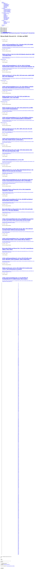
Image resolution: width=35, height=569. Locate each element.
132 (18, 382)
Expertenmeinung (6, 5)
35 (18, 308)
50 (18, 320)
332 (18, 535)
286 (18, 500)
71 (18, 336)
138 (18, 387)
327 (18, 531)
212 (18, 443)
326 (18, 530)
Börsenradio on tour (6, 17)
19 (18, 296)
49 (18, 319)
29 (18, 304)
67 (18, 333)
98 (18, 356)
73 (18, 337)
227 (18, 455)
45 (18, 316)
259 (18, 479)
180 (18, 419)
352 (18, 550)
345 (18, 545)
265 (18, 484)
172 (18, 413)
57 (18, 325)
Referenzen (5, 16)
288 (18, 501)
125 (18, 377)
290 (18, 503)
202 (18, 436)
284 (18, 498)
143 (18, 391)
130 (18, 381)
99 (18, 357)
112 (18, 367)
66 (18, 332)
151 (18, 397)
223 (18, 452)
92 (18, 352)
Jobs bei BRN (6, 19)
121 (18, 374)
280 (18, 495)
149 (18, 395)
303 (18, 513)
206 (18, 439)
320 (18, 526)
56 (18, 324)
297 (18, 508)
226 (18, 454)
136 (18, 385)
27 (18, 302)
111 (18, 366)
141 (18, 389)
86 (18, 347)
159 (18, 403)
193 (18, 429)
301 (18, 511)
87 (18, 348)
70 (18, 335)
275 (18, 491)
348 (18, 547)
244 (18, 468)
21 (18, 298)
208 (18, 440)
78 (18, 341)
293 (18, 505)
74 (18, 338)
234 (18, 460)
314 (18, 521)
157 (18, 401)
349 (18, 548)
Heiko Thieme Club (6, 18)
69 (18, 334)
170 (18, 411)
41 (18, 313)
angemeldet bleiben (4, 563)
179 (18, 418)
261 (18, 481)
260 (18, 480)
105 (18, 362)
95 (18, 354)
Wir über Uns (4, 12)
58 (18, 326)
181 (18, 420)
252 (18, 474)
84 (18, 346)
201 (18, 435)
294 (18, 506)
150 (18, 396)
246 (18, 469)
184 (18, 422)
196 (18, 431)
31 (18, 305)
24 (18, 300)
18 (18, 295)
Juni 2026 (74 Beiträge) (7, 11)
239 (18, 464)
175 (18, 415)
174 (18, 414)
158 (18, 402)
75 (18, 339)
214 (18, 445)
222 (18, 451)
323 (18, 528)
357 (18, 554)
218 (18, 448)
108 (18, 364)
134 (18, 384)
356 (18, 553)
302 (18, 512)
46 (18, 317)
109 (18, 365)
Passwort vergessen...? (7, 564)
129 (18, 380)
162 (18, 405)
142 (18, 390)
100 (18, 358)
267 (18, 485)
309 (18, 517)
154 (18, 399)
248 (18, 471)
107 (18, 363)
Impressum (5, 22)
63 (18, 330)
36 (18, 309)
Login (3, 25)
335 (18, 537)
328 (18, 532)
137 (18, 386)
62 (18, 329)
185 (18, 423)
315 (18, 522)
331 (18, 534)
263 (18, 482)
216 (18, 446)
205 (18, 438)
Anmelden (2, 564)
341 (18, 542)
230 (18, 457)
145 (18, 392)
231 (18, 458)
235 (18, 461)
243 (18, 467)
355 (18, 552)
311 (18, 519)
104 (18, 361)
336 (18, 538)
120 (18, 373)
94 (18, 353)
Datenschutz (5, 23)
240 (18, 465)
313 (18, 520)
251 (18, 473)
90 (18, 350)
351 (18, 549)
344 (18, 544)
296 (18, 507)
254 (18, 475)
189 (18, 426)
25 (18, 301)
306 (18, 515)
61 (18, 328)
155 (18, 400)
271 (18, 488)
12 (18, 291)
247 (18, 470)
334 (18, 536)
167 (18, 409)
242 (18, 466)
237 (18, 462)
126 (18, 378)
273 (18, 490)
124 (18, 376)
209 (18, 441)
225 (18, 453)
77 (18, 340)
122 (18, 375)
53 (18, 322)
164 (18, 407)
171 (18, 412)
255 (18, 476)
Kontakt (3, 20)
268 (18, 486)
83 (18, 345)
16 (18, 294)
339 (18, 540)
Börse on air (5, 6)
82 (18, 344)
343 (18, 543)
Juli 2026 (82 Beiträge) (7, 10)
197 (18, 432)
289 (18, 502)
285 (18, 499)
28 (18, 303)
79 (18, 342)
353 (18, 551)
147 (18, 394)
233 (18, 459)
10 (18, 289)
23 (18, 299)
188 (18, 425)
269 (18, 487)
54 (18, 323)
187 (18, 424)
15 (18, 293)
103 (18, 360)
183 (18, 421)
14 (18, 292)
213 (18, 444)
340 (18, 541)
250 (18, 472)
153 (18, 398)
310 (18, 518)
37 (18, 310)
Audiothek (3, 8)
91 (18, 351)
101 (18, 359)
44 (18, 315)
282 (18, 497)
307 (18, 516)
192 (18, 428)
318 (18, 524)
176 (18, 416)
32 (18, 306)
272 (18, 489)
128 (18, 379)
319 (18, 525)
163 (18, 406)
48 (18, 318)
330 (18, 533)
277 (18, 493)
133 (18, 383)
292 (18, 504)
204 (18, 437)
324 (18, 529)
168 (18, 410)
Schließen (2, 568)
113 (18, 368)
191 (18, 427)
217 (18, 447)
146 (18, 393)
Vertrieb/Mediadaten (6, 13)
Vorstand (5, 14)
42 (18, 314)
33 (18, 307)
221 (18, 450)
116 (18, 370)
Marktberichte (6, 3)
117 (18, 371)
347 (18, 546)
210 (18, 442)
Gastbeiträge (5, 7)
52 (18, 321)
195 (18, 430)
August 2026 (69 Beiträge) (7, 9)
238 (18, 463)
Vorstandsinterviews (6, 4)
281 (18, 496)
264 (18, 483)
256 (18, 477)
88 (18, 349)
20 (18, 297)
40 (18, 312)
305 (18, 514)
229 (18, 456)
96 (18, 355)
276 (18, 492)
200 (18, 434)
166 (18, 408)
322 (18, 527)
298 (18, 509)
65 (18, 331)
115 (18, 369)
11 (18, 290)
